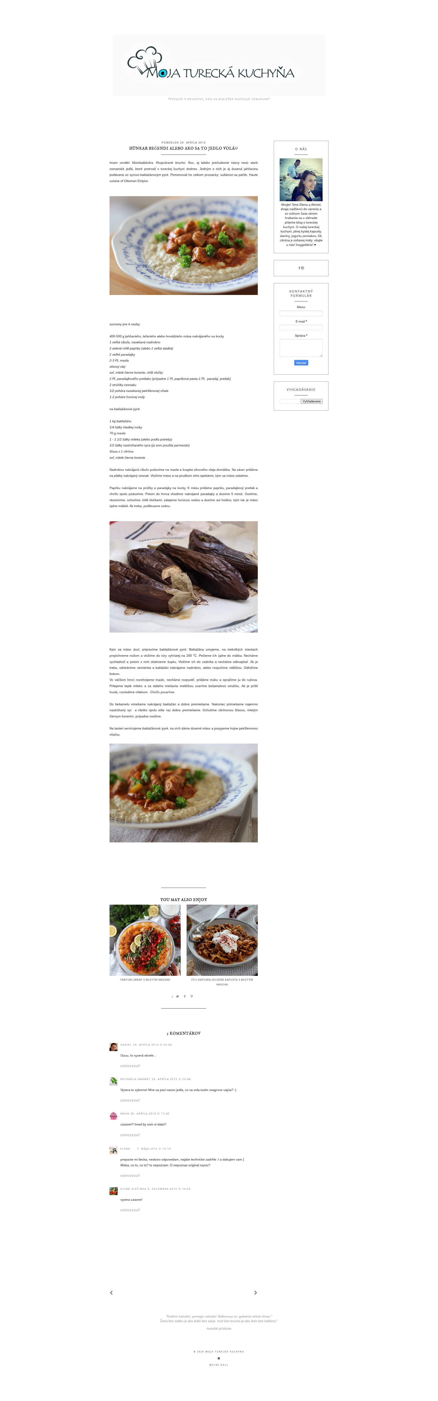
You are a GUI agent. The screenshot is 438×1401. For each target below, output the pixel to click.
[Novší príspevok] (111, 1292)
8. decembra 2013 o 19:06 (169, 1188)
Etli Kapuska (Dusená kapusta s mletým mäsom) (222, 982)
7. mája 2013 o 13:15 (154, 1148)
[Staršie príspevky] (256, 1292)
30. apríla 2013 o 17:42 (150, 1113)
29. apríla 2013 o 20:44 (152, 1044)
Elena (125, 1148)
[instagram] (302, 268)
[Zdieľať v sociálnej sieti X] (177, 996)
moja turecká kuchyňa (225, 1351)
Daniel (126, 1044)
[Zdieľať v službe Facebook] (184, 996)
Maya (124, 1113)
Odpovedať (130, 1066)
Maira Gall (219, 1364)
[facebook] (299, 268)
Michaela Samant (135, 1079)
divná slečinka (133, 1188)
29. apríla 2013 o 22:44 (171, 1079)
